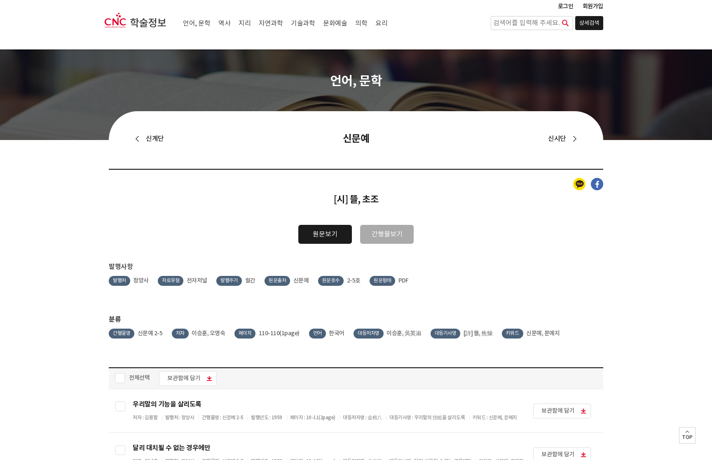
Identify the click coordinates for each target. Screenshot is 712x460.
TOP (687, 437)
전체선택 (139, 377)
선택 (120, 406)
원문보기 (325, 234)
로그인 (566, 6)
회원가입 (593, 6)
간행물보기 (387, 234)
